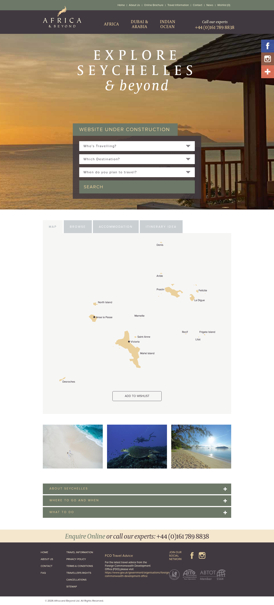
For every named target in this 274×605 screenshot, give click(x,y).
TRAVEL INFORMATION (79, 552)
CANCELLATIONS (76, 579)
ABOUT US (47, 559)
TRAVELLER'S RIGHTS (78, 572)
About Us (134, 5)
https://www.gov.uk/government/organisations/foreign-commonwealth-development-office (137, 574)
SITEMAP (71, 586)
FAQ (43, 572)
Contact (197, 5)
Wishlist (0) (223, 5)
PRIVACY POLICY (76, 559)
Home (121, 5)
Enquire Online (85, 536)
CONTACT (46, 566)
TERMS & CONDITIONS (79, 566)
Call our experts (214, 24)
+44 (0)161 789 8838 (182, 536)
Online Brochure (153, 5)
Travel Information (178, 5)
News (209, 5)
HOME (44, 552)
